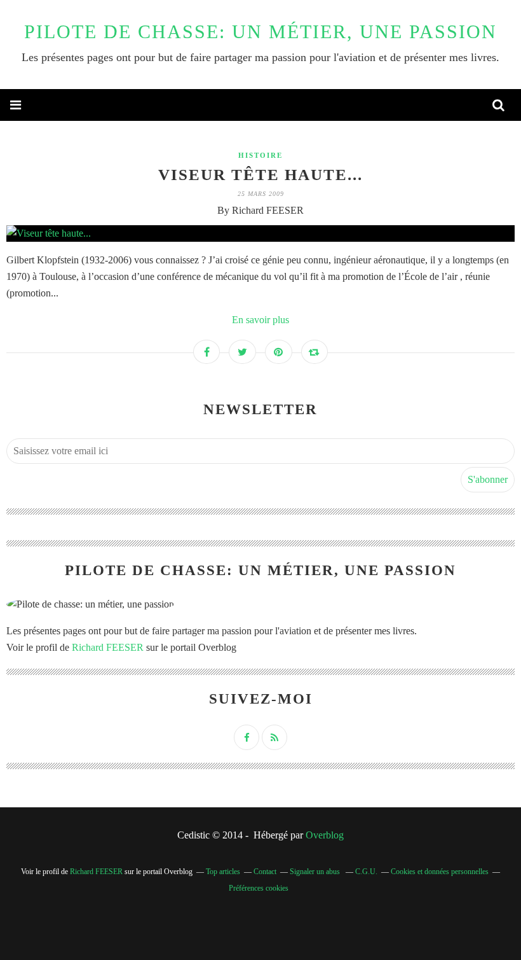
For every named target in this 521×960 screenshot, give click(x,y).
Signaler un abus (316, 871)
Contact (265, 871)
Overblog (325, 835)
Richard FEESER (108, 647)
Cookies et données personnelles (440, 871)
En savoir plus (260, 319)
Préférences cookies (258, 888)
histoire (260, 155)
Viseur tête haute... (260, 174)
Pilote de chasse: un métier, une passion (260, 31)
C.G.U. (366, 871)
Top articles (223, 871)
